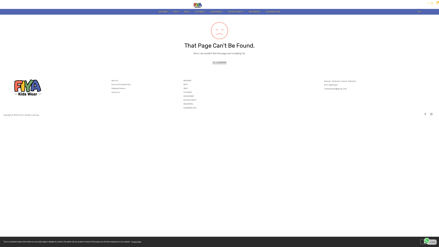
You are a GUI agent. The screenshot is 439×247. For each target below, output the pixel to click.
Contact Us (115, 92)
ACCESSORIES (188, 96)
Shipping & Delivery (118, 88)
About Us (114, 81)
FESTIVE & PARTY (190, 100)
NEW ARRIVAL (188, 104)
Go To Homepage (219, 62)
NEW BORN (187, 81)
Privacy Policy (136, 242)
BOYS (185, 85)
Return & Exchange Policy (121, 85)
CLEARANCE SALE (189, 108)
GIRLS (185, 88)
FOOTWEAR (187, 92)
